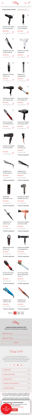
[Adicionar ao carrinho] (12, 32)
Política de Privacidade (17, 407)
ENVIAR (16, 342)
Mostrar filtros (10, 9)
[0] (28, 3)
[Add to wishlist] (13, 15)
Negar (14, 410)
